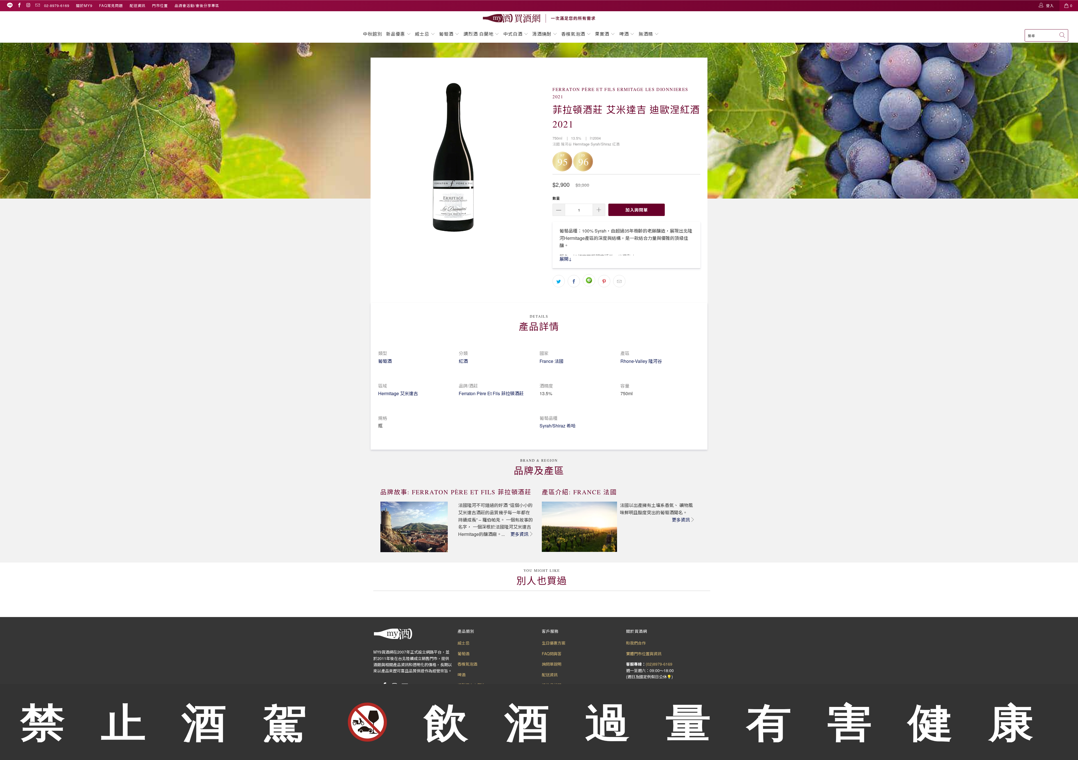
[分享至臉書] (574, 281)
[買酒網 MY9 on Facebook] (19, 5)
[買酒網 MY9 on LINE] (10, 5)
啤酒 (624, 34)
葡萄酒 (446, 34)
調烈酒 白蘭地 (478, 34)
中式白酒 (513, 34)
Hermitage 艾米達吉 (398, 393)
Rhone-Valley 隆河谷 (641, 361)
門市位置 (160, 5)
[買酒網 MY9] (539, 18)
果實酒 (602, 34)
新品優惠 (395, 34)
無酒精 (646, 34)
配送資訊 (137, 5)
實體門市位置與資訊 (643, 653)
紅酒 (463, 361)
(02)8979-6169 (659, 664)
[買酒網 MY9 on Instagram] (28, 5)
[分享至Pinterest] (604, 281)
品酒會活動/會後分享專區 (197, 5)
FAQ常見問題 (111, 5)
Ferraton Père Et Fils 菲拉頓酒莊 (491, 393)
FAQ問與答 (551, 653)
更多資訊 (519, 534)
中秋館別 (372, 34)
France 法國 (551, 361)
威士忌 (422, 34)
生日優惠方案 (553, 643)
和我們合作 (636, 643)
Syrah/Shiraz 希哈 (557, 425)
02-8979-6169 (56, 5)
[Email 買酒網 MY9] (37, 5)
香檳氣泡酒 (573, 34)
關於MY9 (84, 5)
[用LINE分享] (589, 280)
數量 (556, 198)
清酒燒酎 (541, 34)
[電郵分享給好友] (619, 281)
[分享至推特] (558, 281)
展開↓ (565, 259)
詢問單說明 (551, 664)
